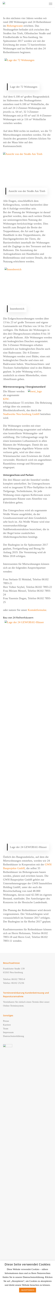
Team (5, 1028)
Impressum (8, 1032)
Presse (6, 1021)
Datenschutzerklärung (13, 1036)
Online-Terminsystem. (13, 1005)
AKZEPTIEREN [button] (27, 1290)
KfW (5, 398)
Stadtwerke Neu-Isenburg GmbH (21, 414)
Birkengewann (15, 25)
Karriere (7, 1025)
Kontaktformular (37, 609)
